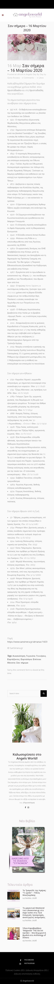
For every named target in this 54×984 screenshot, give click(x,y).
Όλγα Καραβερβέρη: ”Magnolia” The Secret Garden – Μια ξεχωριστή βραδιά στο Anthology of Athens (34, 933)
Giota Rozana (13, 78)
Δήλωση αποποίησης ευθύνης (27, 973)
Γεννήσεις (41, 656)
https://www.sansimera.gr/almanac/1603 (27, 641)
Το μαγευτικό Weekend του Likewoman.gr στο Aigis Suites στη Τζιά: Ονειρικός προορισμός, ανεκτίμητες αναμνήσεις (34, 913)
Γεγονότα (30, 656)
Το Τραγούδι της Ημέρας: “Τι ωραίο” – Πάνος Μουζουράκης (34, 892)
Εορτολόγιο (26, 659)
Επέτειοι (37, 659)
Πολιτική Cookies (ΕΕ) (15, 970)
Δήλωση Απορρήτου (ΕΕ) (37, 970)
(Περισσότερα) (29, 802)
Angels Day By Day (34, 74)
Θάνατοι (11, 663)
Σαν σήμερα (22, 663)
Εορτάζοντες (13, 659)
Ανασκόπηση (19, 656)
